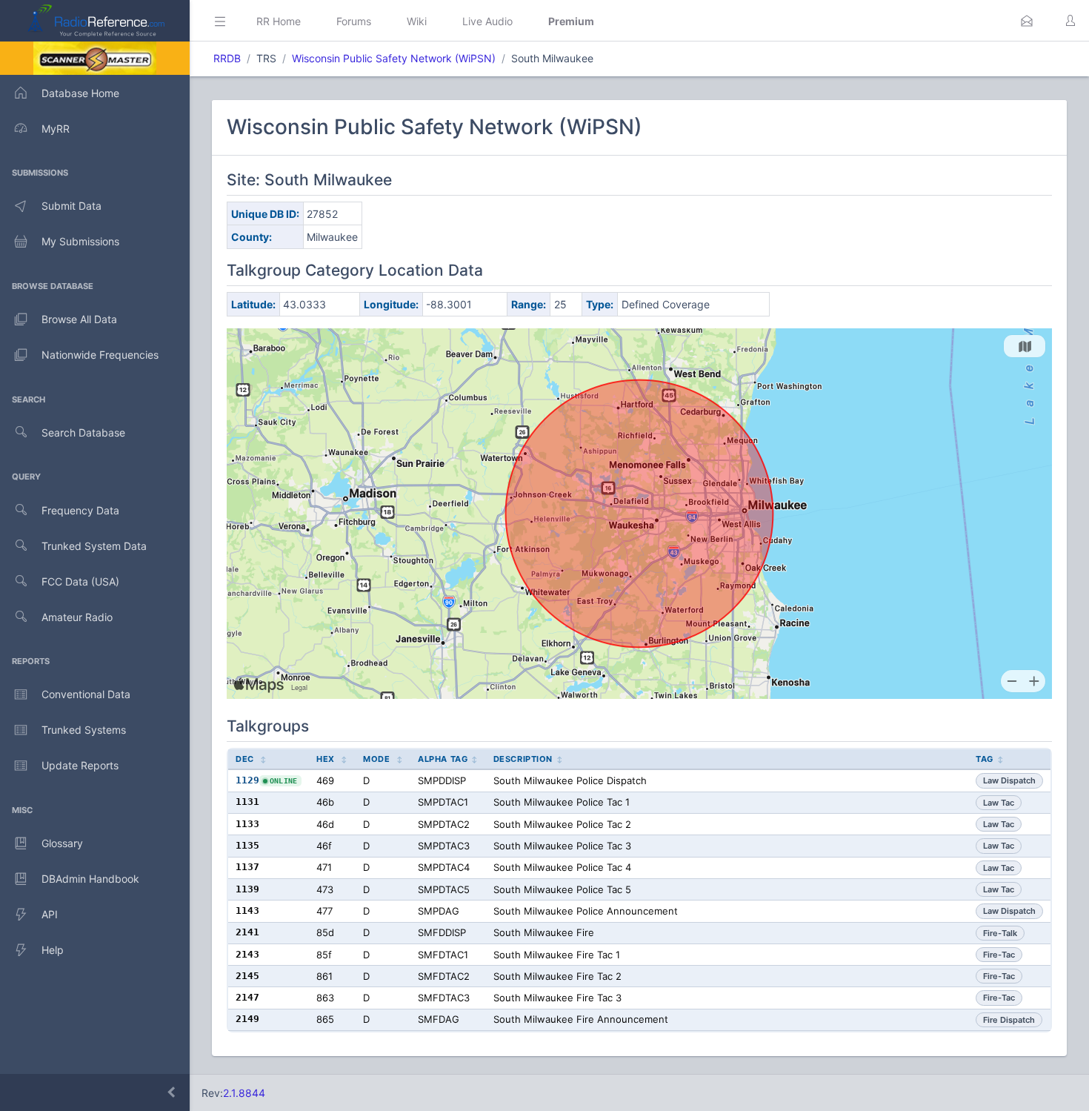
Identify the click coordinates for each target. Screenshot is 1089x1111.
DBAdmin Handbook (90, 878)
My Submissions (80, 241)
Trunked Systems (83, 729)
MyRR (55, 128)
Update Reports (80, 765)
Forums (353, 21)
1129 (247, 780)
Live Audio (487, 21)
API (49, 914)
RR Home (278, 21)
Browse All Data (79, 319)
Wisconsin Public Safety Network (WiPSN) (394, 58)
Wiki (417, 21)
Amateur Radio (77, 617)
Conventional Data (85, 694)
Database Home (80, 93)
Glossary (62, 843)
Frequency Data (80, 510)
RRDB (227, 58)
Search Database (83, 432)
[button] (1027, 21)
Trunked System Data (94, 546)
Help (52, 949)
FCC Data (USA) (80, 581)
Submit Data (71, 205)
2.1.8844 (244, 1093)
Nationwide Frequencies (100, 354)
